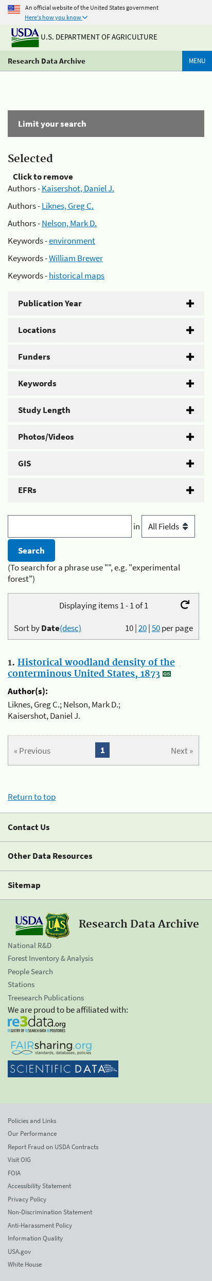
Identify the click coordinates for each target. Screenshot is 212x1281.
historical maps (76, 275)
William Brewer (76, 258)
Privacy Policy (27, 1199)
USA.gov (19, 1251)
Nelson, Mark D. (69, 223)
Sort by (47, 628)
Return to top (32, 796)
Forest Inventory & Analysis (50, 958)
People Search (30, 971)
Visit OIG (19, 1159)
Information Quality (35, 1238)
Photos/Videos (46, 436)
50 (156, 628)
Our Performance (32, 1133)
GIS (24, 463)
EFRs (27, 490)
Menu (197, 60)
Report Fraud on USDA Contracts (53, 1146)
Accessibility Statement (39, 1185)
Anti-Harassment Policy (40, 1225)
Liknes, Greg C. (68, 205)
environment (72, 240)
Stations (21, 984)
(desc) (70, 628)
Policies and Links (32, 1120)
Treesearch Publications (46, 997)
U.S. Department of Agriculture (98, 37)
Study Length (44, 410)
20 (142, 628)
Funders (34, 356)
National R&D (29, 945)
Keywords (37, 383)
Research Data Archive (46, 61)
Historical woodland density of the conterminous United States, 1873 (91, 668)
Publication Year (50, 303)
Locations (37, 330)
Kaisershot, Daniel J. (78, 188)
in (137, 526)
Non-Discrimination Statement (50, 1212)
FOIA (14, 1173)
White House (25, 1264)
